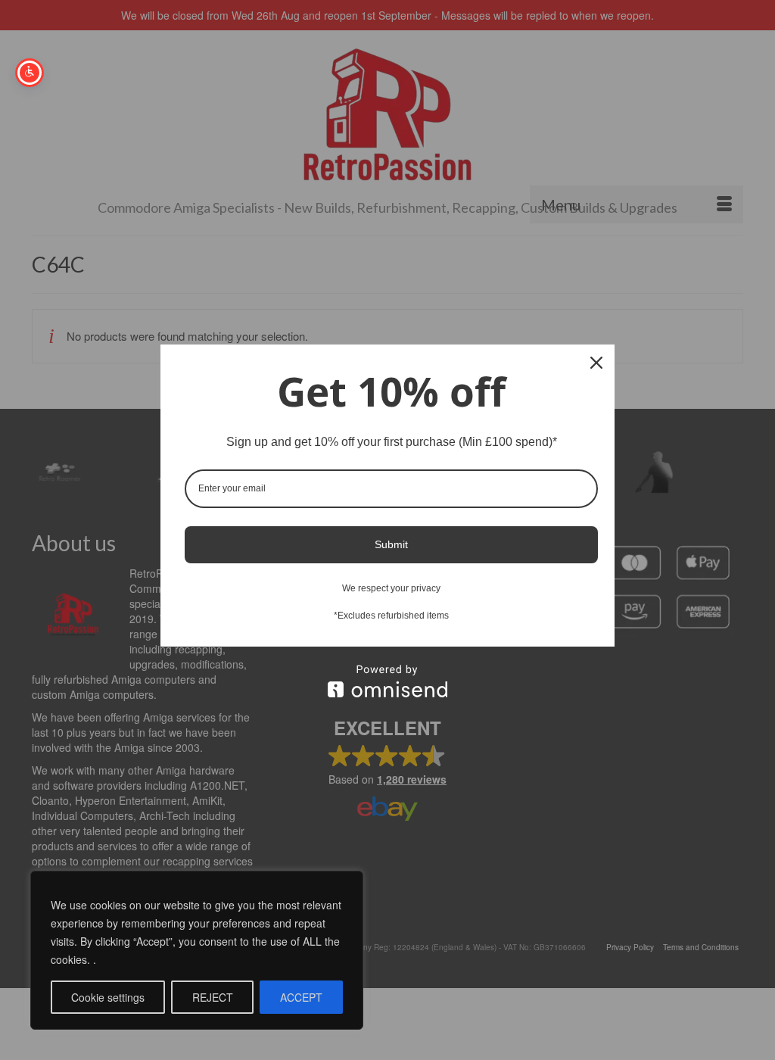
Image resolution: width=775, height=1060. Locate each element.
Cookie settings (108, 997)
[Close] (596, 362)
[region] (196, 950)
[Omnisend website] (387, 681)
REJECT (212, 997)
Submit (391, 544)
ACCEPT (301, 997)
